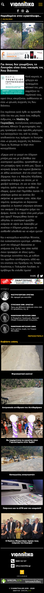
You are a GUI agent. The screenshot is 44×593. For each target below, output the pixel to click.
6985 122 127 (21, 561)
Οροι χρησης (22, 576)
